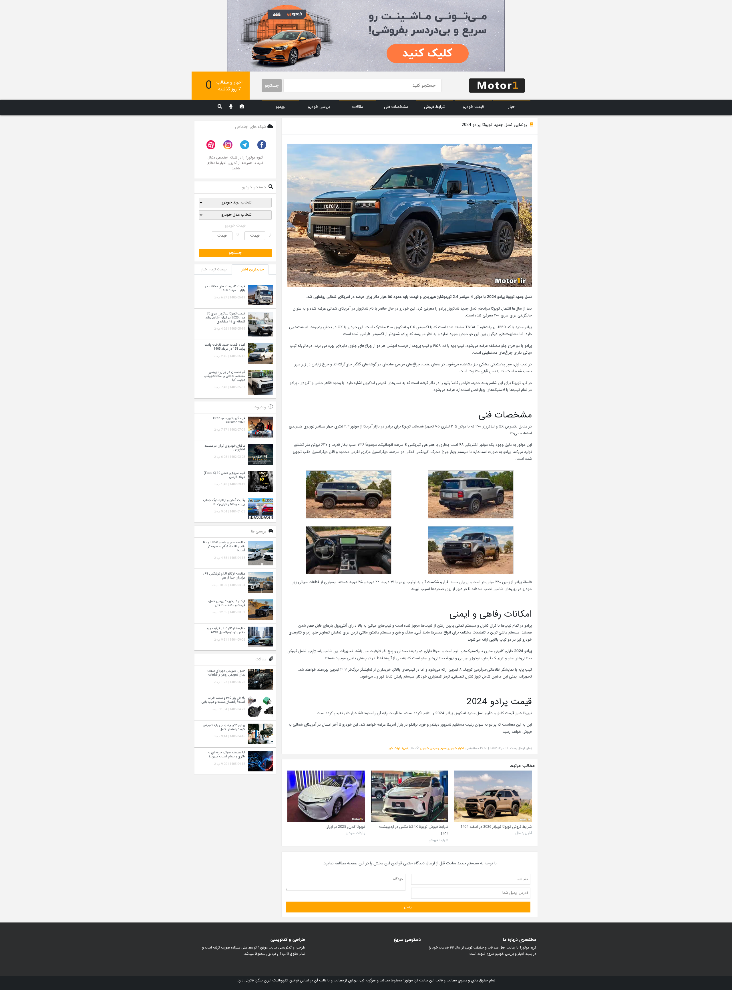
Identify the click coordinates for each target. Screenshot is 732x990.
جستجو (272, 85)
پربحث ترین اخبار (214, 269)
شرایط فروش (434, 107)
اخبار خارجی (456, 748)
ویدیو (280, 107)
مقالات (357, 107)
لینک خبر (394, 748)
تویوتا (404, 748)
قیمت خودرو (473, 107)
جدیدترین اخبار (253, 269)
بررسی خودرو (319, 107)
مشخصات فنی (396, 107)
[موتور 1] (497, 85)
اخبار (512, 107)
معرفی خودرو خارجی (433, 748)
